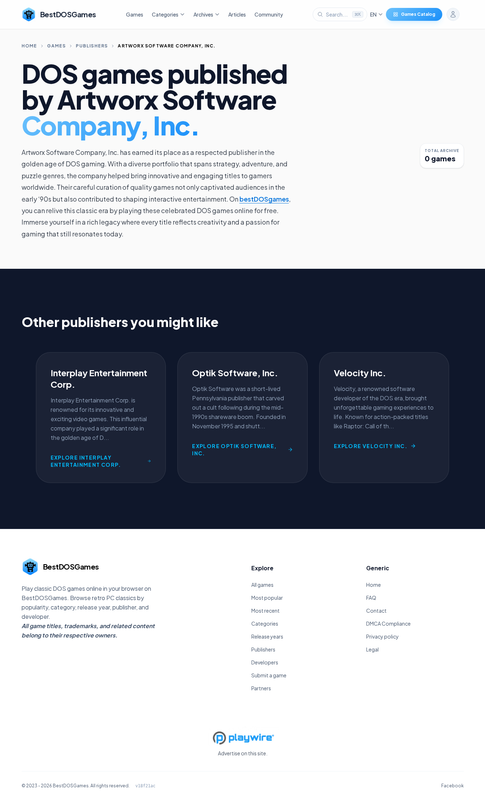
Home (29, 46)
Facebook (452, 785)
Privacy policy (382, 636)
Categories (264, 623)
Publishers (92, 46)
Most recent (265, 610)
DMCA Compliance (388, 623)
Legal (372, 649)
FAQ (371, 597)
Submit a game (268, 675)
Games (134, 14)
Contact (376, 610)
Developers (264, 662)
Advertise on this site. (242, 753)
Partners (261, 688)
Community (269, 14)
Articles (237, 14)
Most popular (267, 597)
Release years (267, 636)
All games (262, 584)
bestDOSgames (264, 199)
